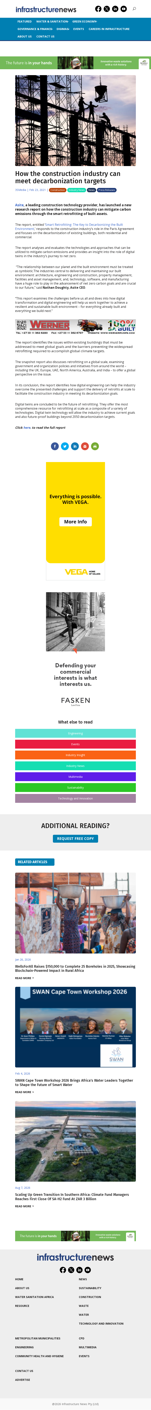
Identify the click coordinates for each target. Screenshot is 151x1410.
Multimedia (75, 777)
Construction (58, 190)
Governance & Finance (34, 29)
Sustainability (75, 787)
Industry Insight (75, 755)
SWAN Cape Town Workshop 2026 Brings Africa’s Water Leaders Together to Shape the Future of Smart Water (74, 1082)
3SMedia (20, 190)
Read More (23, 978)
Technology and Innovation (75, 798)
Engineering (75, 733)
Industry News (77, 190)
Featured (24, 21)
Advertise (22, 1380)
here (26, 428)
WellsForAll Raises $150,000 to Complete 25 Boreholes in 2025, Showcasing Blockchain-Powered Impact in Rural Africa (75, 968)
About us (24, 36)
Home (19, 1279)
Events (78, 29)
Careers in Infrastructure (109, 29)
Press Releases (107, 190)
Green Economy (84, 21)
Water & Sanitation (52, 21)
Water (84, 1315)
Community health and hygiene (39, 1356)
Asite (19, 205)
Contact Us (45, 36)
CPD (81, 1338)
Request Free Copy (75, 838)
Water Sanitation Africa (34, 1297)
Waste (84, 1306)
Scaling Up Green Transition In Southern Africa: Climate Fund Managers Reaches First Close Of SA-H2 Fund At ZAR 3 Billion (72, 1196)
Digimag (63, 29)
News (91, 190)
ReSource (22, 1306)
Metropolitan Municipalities (37, 1338)
